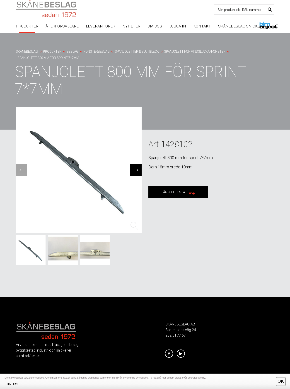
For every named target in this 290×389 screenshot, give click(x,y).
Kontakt (202, 26)
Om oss (154, 26)
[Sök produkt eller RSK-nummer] (269, 10)
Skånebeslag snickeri (240, 26)
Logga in (177, 26)
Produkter (27, 26)
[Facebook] (169, 354)
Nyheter (131, 26)
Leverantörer (100, 26)
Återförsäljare (62, 26)
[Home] (57, 8)
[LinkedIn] (180, 354)
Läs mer (12, 383)
